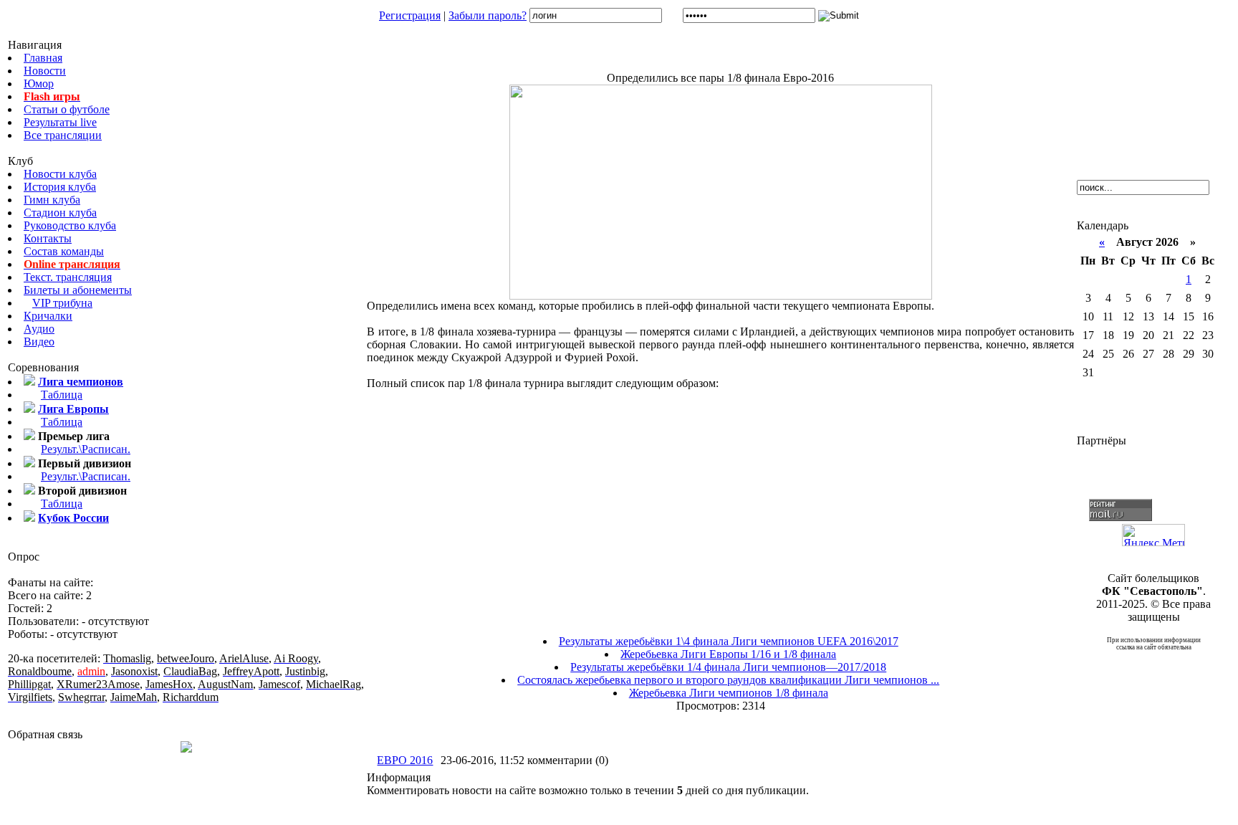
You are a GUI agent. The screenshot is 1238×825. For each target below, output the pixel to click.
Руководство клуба (70, 225)
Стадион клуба (60, 212)
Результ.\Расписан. (85, 449)
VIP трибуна (62, 303)
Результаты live (60, 122)
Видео (39, 341)
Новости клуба (60, 174)
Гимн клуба (52, 200)
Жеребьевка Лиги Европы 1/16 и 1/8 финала (728, 654)
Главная (43, 58)
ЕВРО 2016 (405, 760)
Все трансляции (63, 135)
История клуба (60, 187)
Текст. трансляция (68, 277)
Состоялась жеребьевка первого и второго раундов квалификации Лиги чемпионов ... (728, 680)
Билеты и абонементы (78, 290)
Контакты (48, 238)
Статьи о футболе (67, 109)
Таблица (61, 394)
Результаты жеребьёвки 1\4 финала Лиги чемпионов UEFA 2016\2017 (728, 641)
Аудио (39, 329)
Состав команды (64, 251)
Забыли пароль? (487, 15)
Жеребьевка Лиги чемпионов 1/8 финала (728, 693)
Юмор (39, 83)
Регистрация (410, 15)
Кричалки (48, 316)
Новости (45, 71)
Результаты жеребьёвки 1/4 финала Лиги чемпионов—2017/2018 (728, 667)
